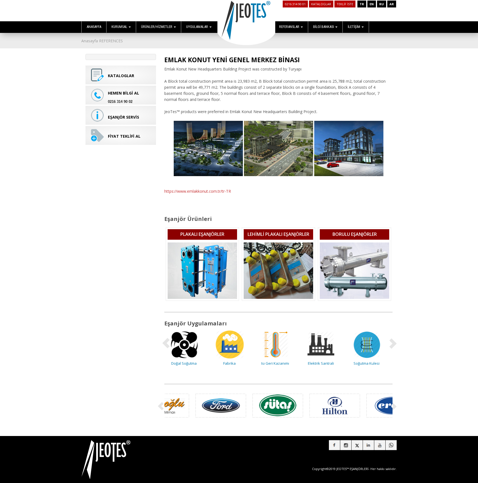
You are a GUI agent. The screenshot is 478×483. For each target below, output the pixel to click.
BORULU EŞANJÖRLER (354, 234)
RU (381, 4)
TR (362, 4)
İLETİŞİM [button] (354, 27)
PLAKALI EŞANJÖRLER (202, 234)
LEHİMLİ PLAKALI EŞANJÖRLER (278, 234)
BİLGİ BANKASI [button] (324, 27)
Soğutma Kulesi (324, 363)
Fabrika (187, 363)
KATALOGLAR (321, 4)
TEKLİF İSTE (345, 4)
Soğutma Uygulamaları (370, 363)
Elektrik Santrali (279, 363)
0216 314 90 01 (295, 4)
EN (372, 4)
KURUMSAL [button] (119, 27)
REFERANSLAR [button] (289, 27)
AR (391, 4)
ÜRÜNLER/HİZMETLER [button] (157, 27)
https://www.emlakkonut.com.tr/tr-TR (197, 191)
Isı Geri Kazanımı (233, 363)
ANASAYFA (94, 27)
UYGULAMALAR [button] (197, 27)
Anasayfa (89, 40)
